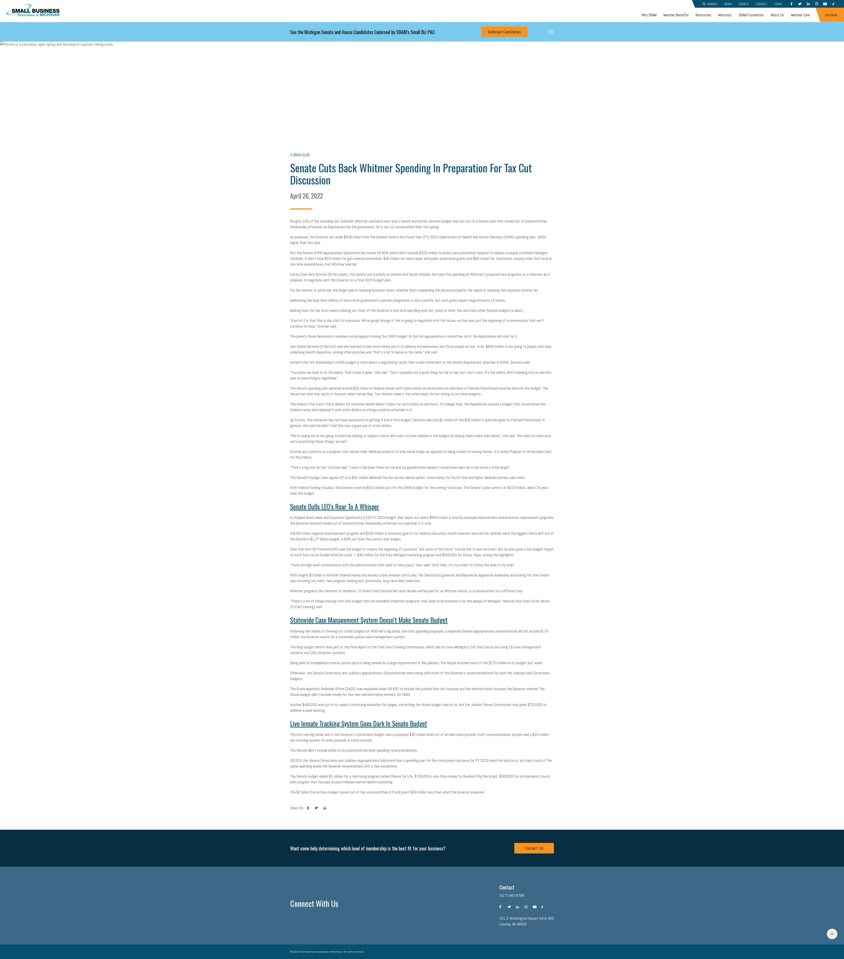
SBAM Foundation (751, 15)
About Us (777, 15)
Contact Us (534, 848)
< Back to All (300, 154)
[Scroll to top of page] (832, 934)
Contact (761, 4)
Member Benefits (676, 15)
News (728, 4)
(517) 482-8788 (511, 895)
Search (712, 4)
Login (778, 4)
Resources (703, 15)
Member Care (800, 15)
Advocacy (725, 15)
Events (744, 4)
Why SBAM (649, 15)
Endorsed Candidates (504, 32)
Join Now (830, 15)
